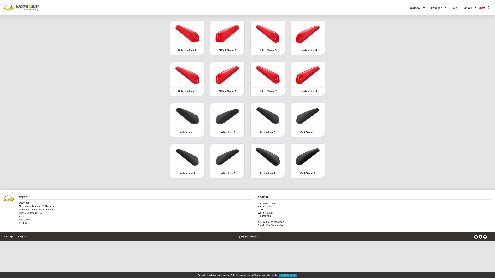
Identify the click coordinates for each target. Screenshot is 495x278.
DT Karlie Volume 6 (227, 91)
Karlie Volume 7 (267, 173)
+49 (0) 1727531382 (273, 222)
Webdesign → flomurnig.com (15, 237)
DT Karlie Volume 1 (187, 50)
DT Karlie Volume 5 (187, 91)
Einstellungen (288, 275)
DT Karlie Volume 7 (268, 91)
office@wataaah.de (275, 225)
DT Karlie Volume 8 (308, 91)
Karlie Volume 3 (267, 132)
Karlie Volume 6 (227, 173)
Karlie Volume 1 (187, 132)
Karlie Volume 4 (307, 132)
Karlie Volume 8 (307, 173)
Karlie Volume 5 (187, 173)
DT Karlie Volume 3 (268, 50)
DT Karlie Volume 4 (308, 50)
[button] (488, 8)
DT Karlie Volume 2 (227, 50)
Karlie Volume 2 (227, 132)
